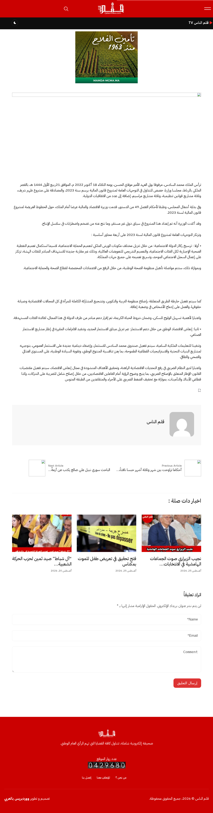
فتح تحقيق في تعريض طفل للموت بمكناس (107, 561)
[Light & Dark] (14, 23)
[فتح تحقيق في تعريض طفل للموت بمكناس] (106, 533)
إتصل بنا (86, 778)
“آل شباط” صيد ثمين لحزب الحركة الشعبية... (42, 561)
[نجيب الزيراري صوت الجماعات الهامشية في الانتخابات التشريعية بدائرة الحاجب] (171, 533)
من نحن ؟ (120, 778)
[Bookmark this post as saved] (199, 390)
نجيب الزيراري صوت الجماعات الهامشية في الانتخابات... (175, 561)
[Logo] (110, 14)
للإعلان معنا (103, 778)
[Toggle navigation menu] (207, 8)
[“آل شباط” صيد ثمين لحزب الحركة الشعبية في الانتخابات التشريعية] (42, 533)
